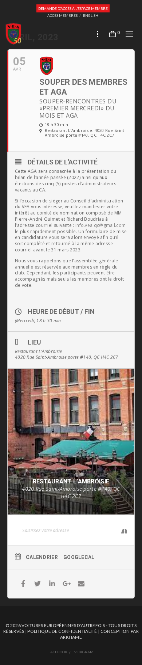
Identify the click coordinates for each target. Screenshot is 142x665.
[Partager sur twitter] (37, 583)
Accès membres (62, 15)
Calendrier (42, 557)
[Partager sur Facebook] (23, 583)
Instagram (83, 652)
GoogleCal (79, 557)
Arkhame (71, 637)
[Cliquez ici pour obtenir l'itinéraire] (121, 531)
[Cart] (112, 34)
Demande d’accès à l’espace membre (73, 8)
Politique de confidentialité (62, 631)
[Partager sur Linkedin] (52, 583)
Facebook (57, 652)
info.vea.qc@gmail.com (100, 225)
